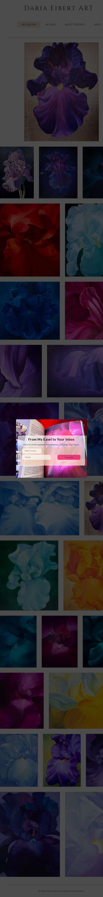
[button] (83, 425)
